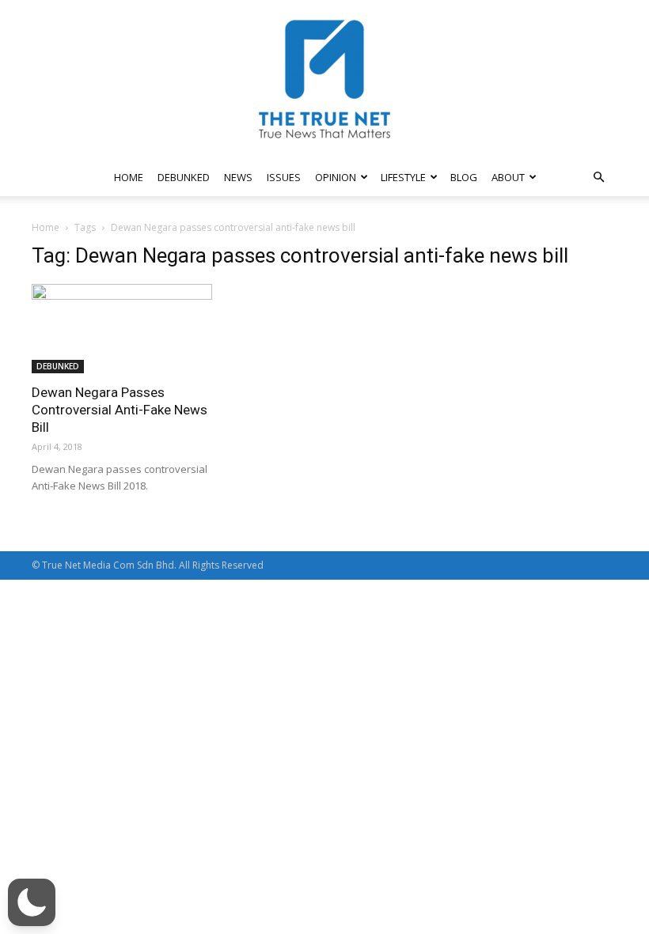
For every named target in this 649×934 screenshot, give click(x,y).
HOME (128, 177)
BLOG (463, 177)
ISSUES (284, 177)
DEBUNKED (184, 177)
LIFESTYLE (403, 177)
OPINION (335, 177)
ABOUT (508, 177)
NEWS (238, 177)
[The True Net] (324, 79)
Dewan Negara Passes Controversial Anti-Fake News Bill (119, 409)
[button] (598, 177)
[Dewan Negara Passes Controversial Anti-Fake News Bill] (122, 328)
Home (45, 227)
